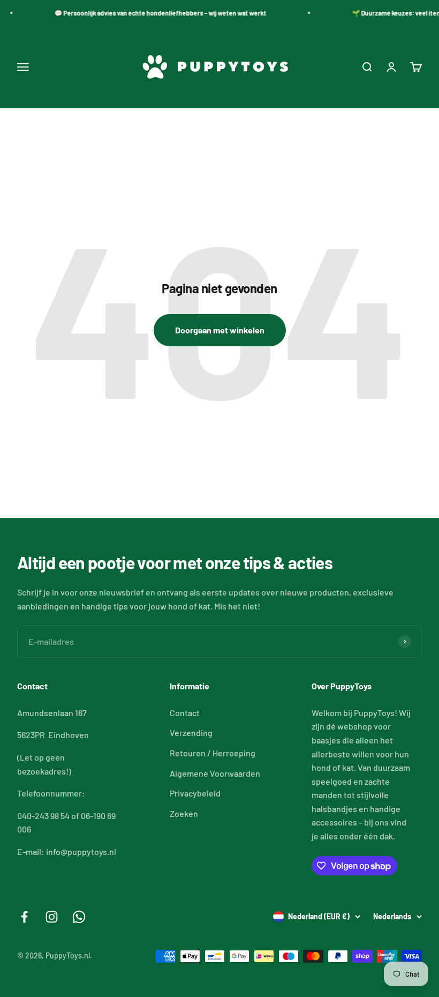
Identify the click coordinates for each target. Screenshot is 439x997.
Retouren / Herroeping (212, 753)
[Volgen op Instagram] (51, 917)
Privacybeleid (195, 793)
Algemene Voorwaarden (215, 773)
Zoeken (184, 813)
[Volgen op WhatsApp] (79, 917)
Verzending (191, 732)
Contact (185, 713)
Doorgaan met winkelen (219, 330)
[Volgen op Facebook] (24, 917)
